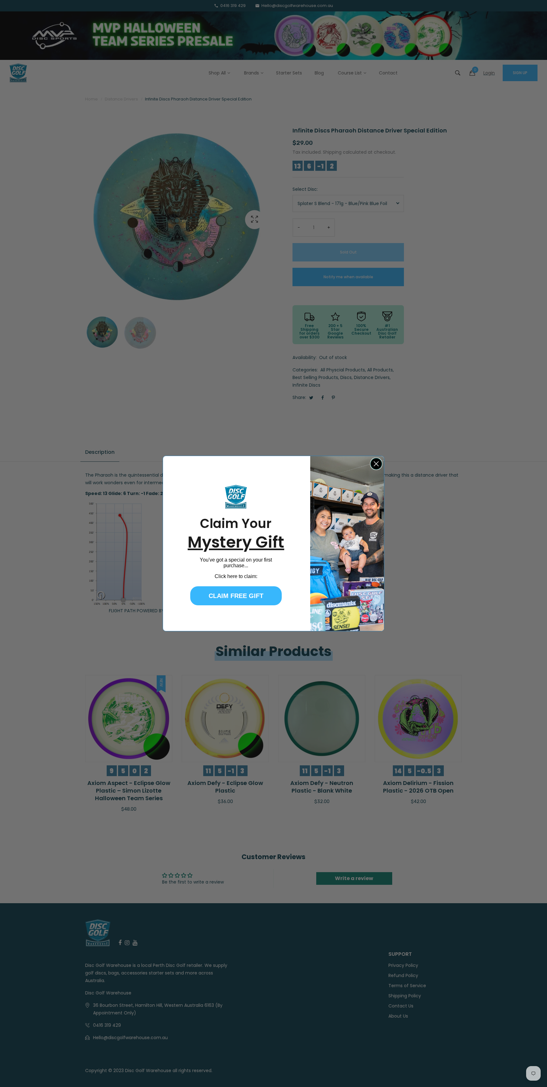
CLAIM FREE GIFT (236, 595)
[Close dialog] (376, 463)
